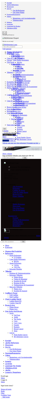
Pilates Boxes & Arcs (14, 86)
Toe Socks (20, 121)
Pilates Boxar (21, 79)
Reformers (10, 111)
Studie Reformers (19, 64)
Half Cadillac (17, 99)
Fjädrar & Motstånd (23, 81)
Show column (7, 154)
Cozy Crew (21, 125)
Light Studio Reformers (19, 115)
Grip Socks (10, 62)
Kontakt (15, 218)
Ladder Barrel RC (19, 103)
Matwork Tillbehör (17, 90)
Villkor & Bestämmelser (21, 220)
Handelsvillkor (18, 222)
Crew (19, 123)
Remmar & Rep (20, 107)
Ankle (19, 119)
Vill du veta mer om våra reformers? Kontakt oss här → (21, 143)
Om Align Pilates (18, 12)
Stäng (3, 378)
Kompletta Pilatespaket (14, 82)
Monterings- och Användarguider (24, 18)
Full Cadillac (15, 54)
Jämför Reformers (19, 204)
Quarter (19, 127)
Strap (19, 133)
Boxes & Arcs (17, 194)
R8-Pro (19, 62)
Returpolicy (17, 226)
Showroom (16, 206)
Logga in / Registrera (13, 372)
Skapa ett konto (6, 389)
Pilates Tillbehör (12, 88)
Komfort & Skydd (23, 83)
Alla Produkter (18, 186)
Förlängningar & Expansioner (25, 103)
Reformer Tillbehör (19, 77)
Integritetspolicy (18, 224)
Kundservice (12, 216)
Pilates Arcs (21, 91)
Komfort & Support (23, 93)
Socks (15, 115)
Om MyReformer (19, 10)
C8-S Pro (20, 68)
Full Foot (18, 72)
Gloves (9, 60)
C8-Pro (19, 66)
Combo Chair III (18, 105)
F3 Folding (21, 58)
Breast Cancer (22, 131)
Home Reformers (18, 56)
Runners (20, 129)
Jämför (8, 370)
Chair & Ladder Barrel (14, 58)
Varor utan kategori (13, 125)
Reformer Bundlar (19, 70)
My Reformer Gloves (14, 84)
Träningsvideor (18, 20)
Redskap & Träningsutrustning (21, 95)
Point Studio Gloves (24, 137)
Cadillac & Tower (19, 190)
